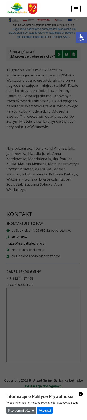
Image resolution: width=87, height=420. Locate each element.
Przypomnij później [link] (21, 410)
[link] (81, 37)
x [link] (81, 394)
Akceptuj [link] (45, 410)
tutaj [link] (76, 403)
